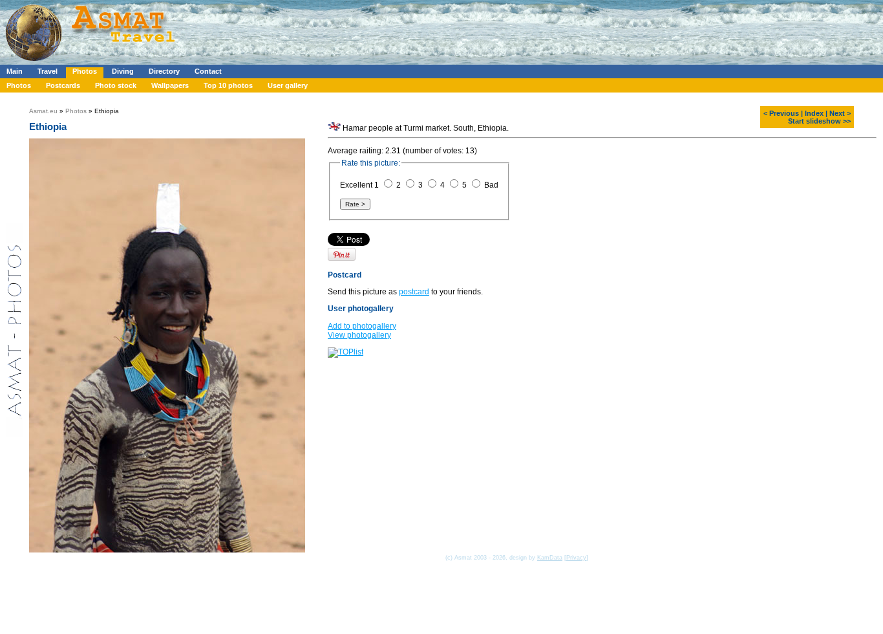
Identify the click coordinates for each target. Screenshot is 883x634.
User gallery (288, 85)
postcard (414, 291)
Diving (123, 71)
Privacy (576, 557)
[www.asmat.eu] (92, 62)
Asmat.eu (43, 111)
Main (14, 71)
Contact (208, 71)
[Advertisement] (387, 29)
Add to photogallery (362, 326)
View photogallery (359, 335)
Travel (47, 71)
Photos (84, 71)
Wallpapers (170, 85)
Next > (840, 113)
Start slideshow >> (819, 121)
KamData (549, 557)
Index (814, 113)
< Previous (781, 113)
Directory (164, 71)
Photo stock (115, 85)
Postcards (63, 85)
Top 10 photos (228, 85)
